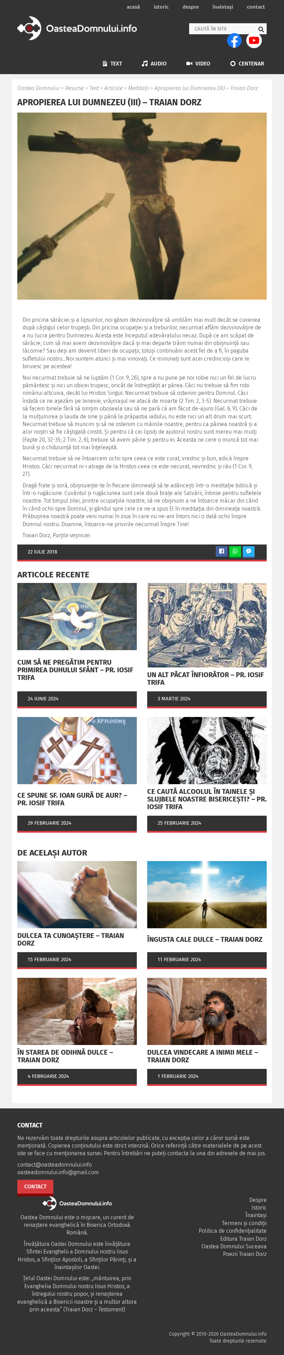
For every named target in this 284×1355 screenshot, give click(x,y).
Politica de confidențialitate (233, 1231)
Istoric (161, 7)
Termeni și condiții (244, 1223)
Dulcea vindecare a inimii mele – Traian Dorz (202, 1056)
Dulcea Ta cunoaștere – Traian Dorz (70, 939)
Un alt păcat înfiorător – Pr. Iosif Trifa (205, 679)
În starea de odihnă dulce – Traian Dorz (65, 1056)
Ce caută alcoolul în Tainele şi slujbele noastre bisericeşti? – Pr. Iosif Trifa (207, 799)
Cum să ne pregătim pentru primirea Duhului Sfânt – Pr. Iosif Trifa (75, 670)
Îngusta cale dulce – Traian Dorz (205, 939)
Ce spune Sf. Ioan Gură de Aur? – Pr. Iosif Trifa (72, 799)
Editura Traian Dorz (243, 1239)
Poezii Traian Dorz (245, 1254)
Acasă (133, 7)
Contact (256, 7)
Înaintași (223, 7)
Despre (191, 7)
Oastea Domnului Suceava (234, 1246)
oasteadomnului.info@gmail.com (58, 1172)
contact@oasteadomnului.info (54, 1164)
